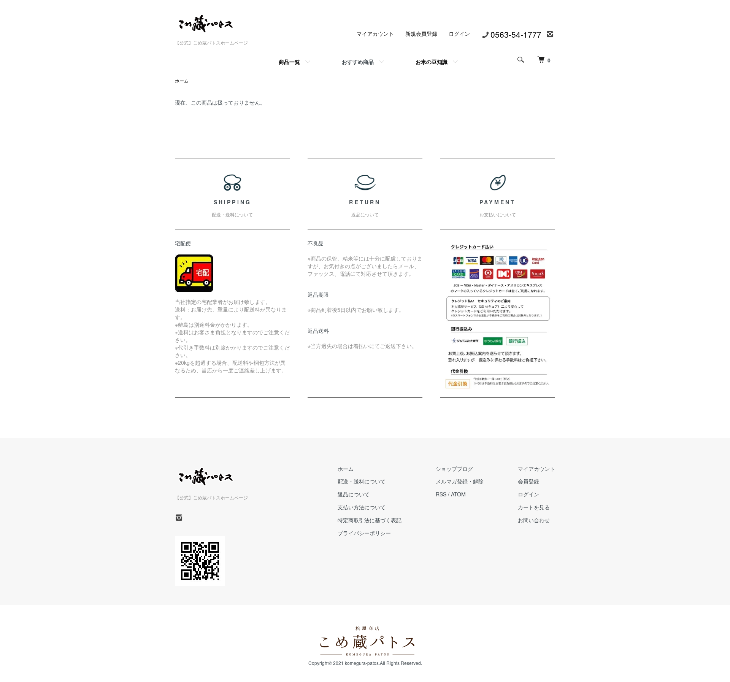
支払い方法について (362, 507)
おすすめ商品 (358, 61)
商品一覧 (289, 61)
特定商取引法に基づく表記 (370, 520)
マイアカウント (375, 33)
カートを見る (534, 507)
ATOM (458, 494)
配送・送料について (362, 481)
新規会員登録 (421, 33)
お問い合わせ (534, 520)
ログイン (459, 33)
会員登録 (528, 481)
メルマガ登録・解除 (460, 481)
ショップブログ (454, 468)
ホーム (182, 80)
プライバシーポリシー (364, 533)
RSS (441, 494)
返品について (354, 494)
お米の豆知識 (432, 61)
